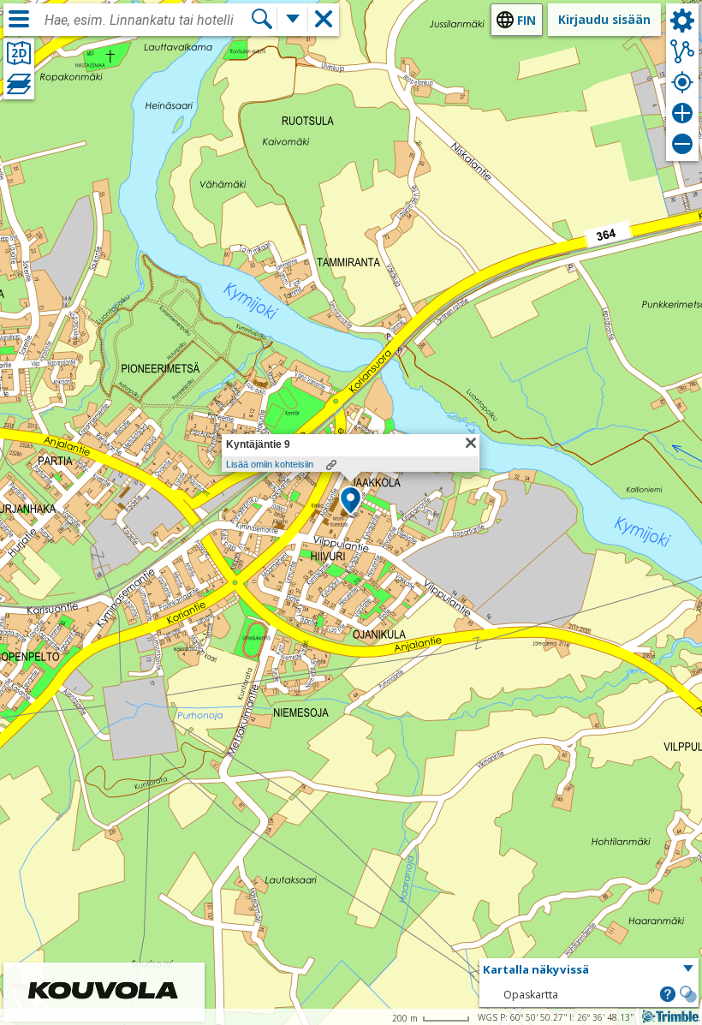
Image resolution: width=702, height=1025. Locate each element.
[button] (350, 502)
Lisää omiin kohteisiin (269, 464)
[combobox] (147, 20)
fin (526, 20)
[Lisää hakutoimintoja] (292, 19)
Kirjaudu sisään (604, 19)
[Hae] (262, 19)
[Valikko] (19, 19)
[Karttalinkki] (331, 465)
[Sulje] (471, 443)
